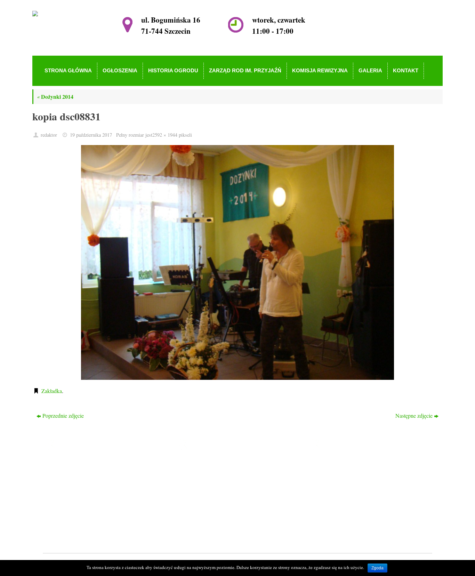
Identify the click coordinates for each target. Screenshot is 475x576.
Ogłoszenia (204, 475)
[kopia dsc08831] (237, 262)
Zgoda (377, 568)
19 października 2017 (91, 134)
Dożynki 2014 (55, 97)
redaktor (49, 134)
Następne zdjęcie (414, 415)
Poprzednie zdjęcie (63, 415)
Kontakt (201, 525)
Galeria (200, 515)
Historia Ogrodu (210, 485)
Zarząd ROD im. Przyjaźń (221, 495)
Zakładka (51, 390)
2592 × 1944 (164, 134)
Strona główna (208, 465)
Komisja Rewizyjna (214, 505)
